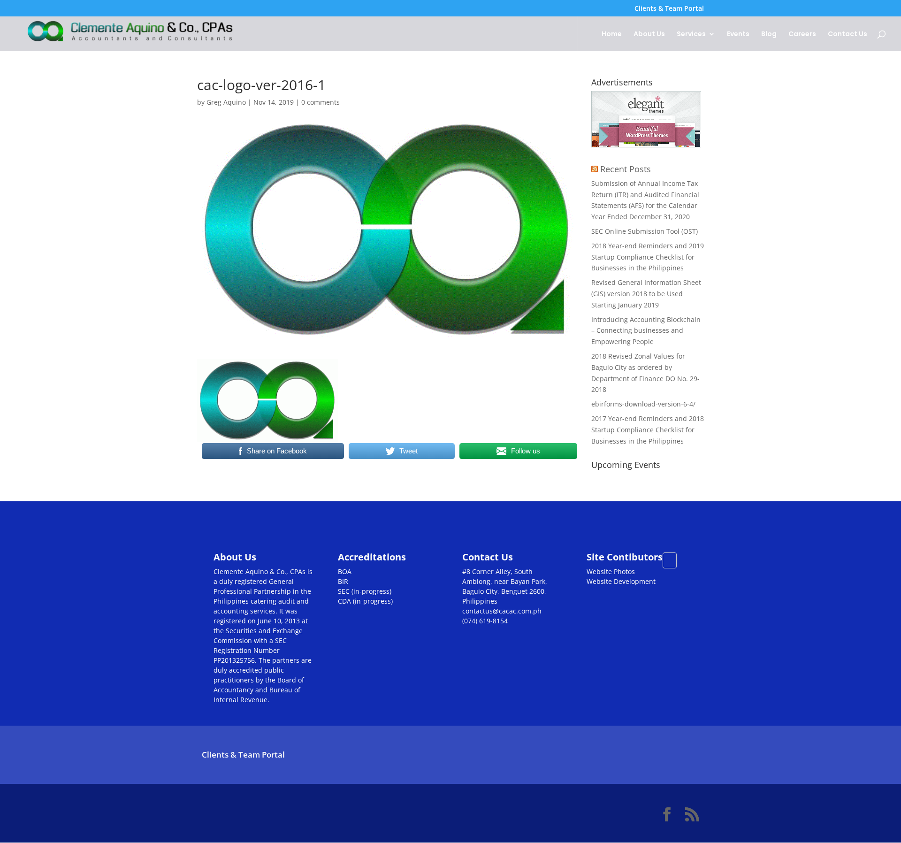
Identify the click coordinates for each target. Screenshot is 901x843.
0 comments (320, 102)
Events (738, 34)
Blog (769, 34)
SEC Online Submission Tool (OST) (644, 231)
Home (612, 34)
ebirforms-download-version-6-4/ (643, 403)
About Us (649, 34)
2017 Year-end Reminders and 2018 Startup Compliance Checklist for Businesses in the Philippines (647, 429)
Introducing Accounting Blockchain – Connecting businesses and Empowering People (646, 330)
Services (691, 34)
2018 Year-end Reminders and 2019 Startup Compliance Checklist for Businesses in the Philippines (647, 257)
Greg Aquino (226, 102)
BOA (344, 571)
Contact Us (847, 34)
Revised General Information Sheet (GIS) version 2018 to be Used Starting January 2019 (646, 293)
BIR (343, 581)
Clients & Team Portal (669, 9)
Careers (802, 34)
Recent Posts (625, 169)
